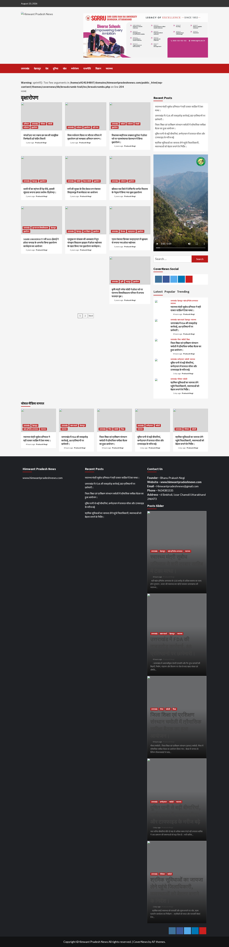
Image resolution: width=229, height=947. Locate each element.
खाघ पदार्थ (180, 320)
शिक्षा (188, 339)
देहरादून (37, 68)
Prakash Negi (41, 142)
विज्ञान (98, 68)
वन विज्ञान (87, 231)
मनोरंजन (75, 68)
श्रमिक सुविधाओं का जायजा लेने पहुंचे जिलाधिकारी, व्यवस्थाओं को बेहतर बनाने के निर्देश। (177, 144)
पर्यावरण (26, 127)
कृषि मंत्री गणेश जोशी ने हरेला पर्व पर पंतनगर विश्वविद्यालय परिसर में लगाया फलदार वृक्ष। (128, 293)
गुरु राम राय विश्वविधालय (40, 228)
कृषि (122, 281)
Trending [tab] (183, 291)
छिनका (123, 231)
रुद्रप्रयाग (131, 231)
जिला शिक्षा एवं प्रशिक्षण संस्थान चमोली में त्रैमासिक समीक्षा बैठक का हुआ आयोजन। (180, 126)
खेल (65, 68)
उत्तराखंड (25, 68)
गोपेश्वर (43, 124)
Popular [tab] (169, 291)
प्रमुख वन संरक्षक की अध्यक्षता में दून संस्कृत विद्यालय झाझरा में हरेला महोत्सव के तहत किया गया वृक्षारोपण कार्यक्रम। (84, 243)
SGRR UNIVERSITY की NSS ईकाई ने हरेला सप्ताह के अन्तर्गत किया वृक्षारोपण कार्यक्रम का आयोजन (41, 243)
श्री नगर (95, 127)
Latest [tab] (158, 291)
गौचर (179, 339)
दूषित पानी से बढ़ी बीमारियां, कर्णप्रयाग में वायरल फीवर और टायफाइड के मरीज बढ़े (180, 135)
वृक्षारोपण (34, 127)
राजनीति (87, 68)
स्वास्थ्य (109, 68)
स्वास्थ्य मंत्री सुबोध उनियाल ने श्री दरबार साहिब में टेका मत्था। (179, 108)
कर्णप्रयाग (180, 359)
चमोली (50, 124)
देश (46, 68)
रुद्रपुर (128, 281)
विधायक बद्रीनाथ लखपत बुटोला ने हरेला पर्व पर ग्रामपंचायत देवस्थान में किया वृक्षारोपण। (129, 139)
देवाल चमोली (87, 181)
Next (91, 315)
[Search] (206, 68)
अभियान (26, 124)
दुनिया (55, 68)
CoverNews (140, 941)
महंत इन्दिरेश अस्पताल (190, 301)
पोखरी (137, 124)
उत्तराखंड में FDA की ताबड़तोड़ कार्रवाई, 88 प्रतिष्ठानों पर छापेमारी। (180, 117)
